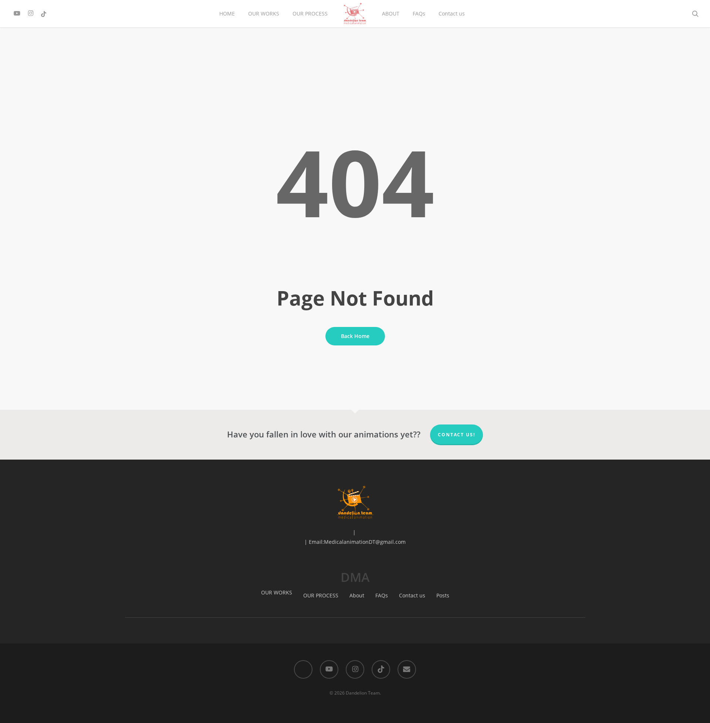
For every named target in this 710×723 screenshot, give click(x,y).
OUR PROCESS (320, 595)
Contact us (412, 595)
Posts (442, 595)
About (356, 595)
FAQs (381, 595)
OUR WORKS (276, 592)
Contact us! (456, 435)
